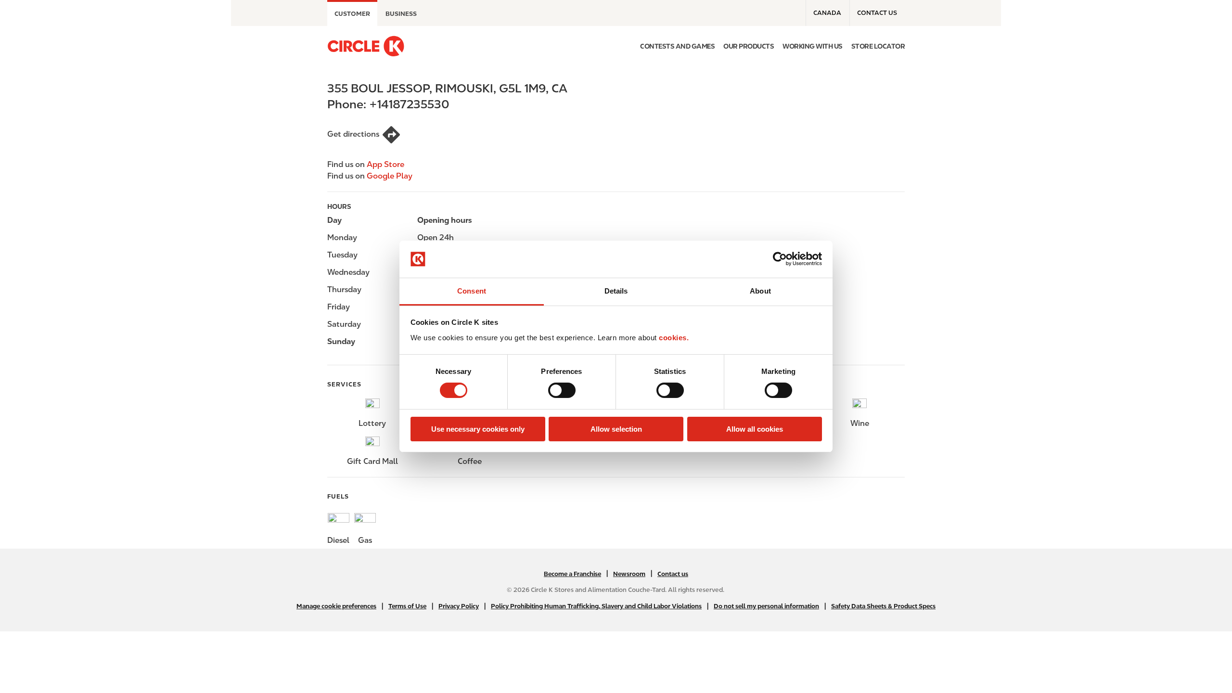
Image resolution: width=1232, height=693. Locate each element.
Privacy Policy (458, 606)
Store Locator (878, 46)
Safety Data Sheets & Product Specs (883, 606)
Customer (352, 13)
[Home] (365, 46)
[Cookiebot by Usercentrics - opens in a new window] (780, 259)
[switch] (562, 390)
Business (401, 13)
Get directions (353, 134)
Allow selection (616, 429)
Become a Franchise (572, 574)
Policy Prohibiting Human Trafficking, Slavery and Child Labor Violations (596, 606)
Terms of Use (407, 606)
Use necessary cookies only (478, 429)
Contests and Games (677, 46)
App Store (385, 164)
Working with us (813, 46)
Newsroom (629, 574)
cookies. (674, 338)
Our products (748, 46)
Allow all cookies (754, 429)
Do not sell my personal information (766, 606)
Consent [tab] (471, 291)
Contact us (877, 12)
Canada (827, 12)
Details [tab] (616, 291)
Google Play (389, 175)
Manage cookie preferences (336, 606)
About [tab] (760, 291)
